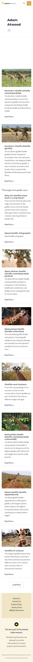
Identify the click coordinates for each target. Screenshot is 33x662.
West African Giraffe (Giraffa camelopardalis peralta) (17, 273)
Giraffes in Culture (14, 551)
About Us (16, 598)
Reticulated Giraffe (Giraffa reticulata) (14, 330)
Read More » (9, 116)
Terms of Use (16, 607)
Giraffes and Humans (15, 384)
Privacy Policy (16, 604)
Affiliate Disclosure (16, 610)
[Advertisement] (16, 53)
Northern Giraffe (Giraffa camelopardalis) (17, 92)
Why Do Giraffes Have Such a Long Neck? (16, 196)
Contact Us (16, 601)
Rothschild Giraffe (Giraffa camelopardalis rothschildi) (17, 436)
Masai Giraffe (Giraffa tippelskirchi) (15, 493)
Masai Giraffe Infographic (18, 233)
